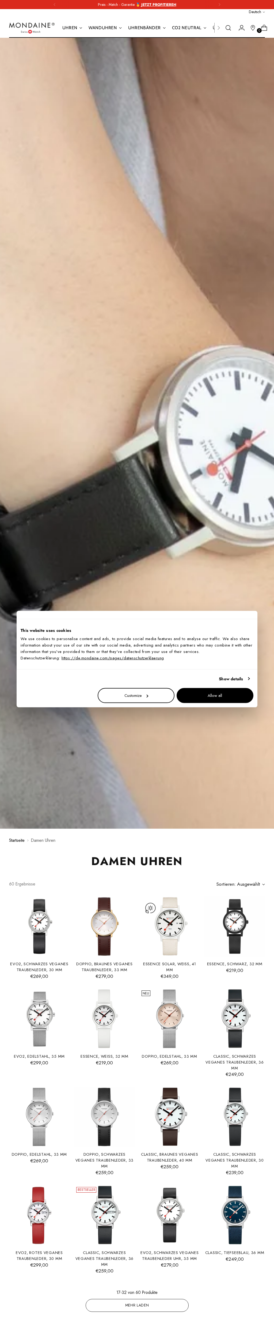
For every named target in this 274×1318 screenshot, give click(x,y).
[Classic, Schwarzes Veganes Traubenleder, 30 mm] (234, 1117)
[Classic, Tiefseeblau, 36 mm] (234, 1215)
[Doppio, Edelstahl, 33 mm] (169, 1018)
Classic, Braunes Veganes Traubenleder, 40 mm (169, 1157)
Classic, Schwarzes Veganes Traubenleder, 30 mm (235, 1160)
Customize (133, 696)
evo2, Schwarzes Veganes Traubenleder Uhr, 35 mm (169, 1255)
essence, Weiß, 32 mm (104, 1056)
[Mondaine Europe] (32, 27)
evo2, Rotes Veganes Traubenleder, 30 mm (39, 1255)
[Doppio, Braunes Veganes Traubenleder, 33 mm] (104, 926)
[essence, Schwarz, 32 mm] (234, 926)
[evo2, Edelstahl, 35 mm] (39, 1018)
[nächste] (219, 4)
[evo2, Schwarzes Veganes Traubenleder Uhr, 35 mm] (169, 1215)
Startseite (17, 840)
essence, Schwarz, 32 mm (234, 964)
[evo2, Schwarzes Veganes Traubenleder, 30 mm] (39, 926)
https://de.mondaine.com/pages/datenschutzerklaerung (113, 658)
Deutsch (255, 11)
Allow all (215, 696)
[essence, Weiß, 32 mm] (104, 1018)
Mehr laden (137, 1305)
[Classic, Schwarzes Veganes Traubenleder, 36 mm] (234, 1018)
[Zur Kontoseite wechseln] (239, 27)
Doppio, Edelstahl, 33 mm (169, 1056)
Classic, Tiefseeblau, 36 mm (234, 1252)
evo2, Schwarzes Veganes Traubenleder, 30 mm (39, 966)
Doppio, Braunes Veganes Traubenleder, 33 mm (104, 966)
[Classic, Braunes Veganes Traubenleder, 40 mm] (169, 1117)
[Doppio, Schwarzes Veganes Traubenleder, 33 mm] (104, 1117)
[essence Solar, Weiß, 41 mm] (169, 926)
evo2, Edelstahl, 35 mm (39, 1056)
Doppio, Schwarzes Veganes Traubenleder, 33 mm (104, 1160)
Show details (231, 679)
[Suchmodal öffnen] (228, 27)
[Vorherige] (54, 4)
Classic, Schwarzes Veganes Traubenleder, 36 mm (235, 1062)
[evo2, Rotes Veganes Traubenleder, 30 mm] (39, 1215)
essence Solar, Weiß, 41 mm (169, 966)
